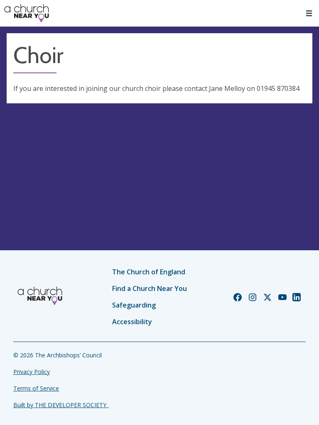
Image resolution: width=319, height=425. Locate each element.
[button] (309, 13)
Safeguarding (134, 305)
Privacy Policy (31, 372)
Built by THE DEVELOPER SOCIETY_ (61, 405)
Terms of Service (36, 388)
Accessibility (132, 321)
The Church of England (148, 271)
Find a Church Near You (149, 288)
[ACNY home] (26, 13)
